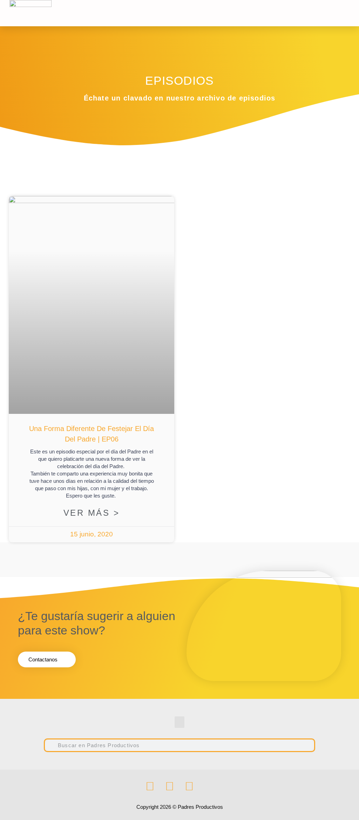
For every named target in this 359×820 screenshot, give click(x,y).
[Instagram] (170, 786)
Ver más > (91, 512)
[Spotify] (189, 786)
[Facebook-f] (150, 786)
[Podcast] (209, 786)
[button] (278, 13)
